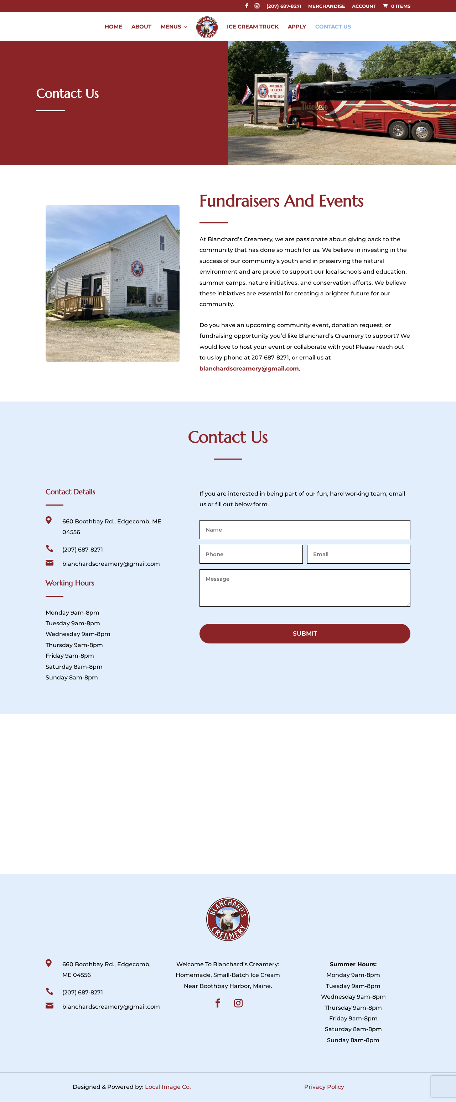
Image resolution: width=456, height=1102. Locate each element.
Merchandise (326, 6)
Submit (305, 633)
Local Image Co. (168, 1086)
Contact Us (333, 27)
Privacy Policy (324, 1086)
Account (364, 6)
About (141, 27)
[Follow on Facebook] (218, 1003)
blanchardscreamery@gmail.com (249, 368)
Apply (297, 27)
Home (113, 27)
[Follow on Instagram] (238, 1003)
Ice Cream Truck (253, 27)
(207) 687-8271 (283, 6)
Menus (171, 27)
